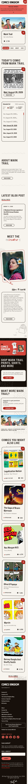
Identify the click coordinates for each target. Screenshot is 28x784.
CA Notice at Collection (7, 716)
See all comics (13, 676)
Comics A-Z (4, 692)
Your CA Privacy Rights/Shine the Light (11, 719)
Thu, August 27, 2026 (9, 122)
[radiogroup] (15, 108)
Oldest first (20, 108)
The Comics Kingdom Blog (8, 696)
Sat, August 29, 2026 (9, 114)
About (3, 708)
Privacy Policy (5, 712)
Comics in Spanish (6, 699)
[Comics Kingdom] (10, 684)
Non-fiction (9, 478)
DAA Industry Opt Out (7, 714)
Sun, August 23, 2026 (10, 137)
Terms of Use (5, 721)
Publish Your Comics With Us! (9, 729)
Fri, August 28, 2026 (9, 118)
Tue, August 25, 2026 (10, 129)
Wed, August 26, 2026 (10, 125)
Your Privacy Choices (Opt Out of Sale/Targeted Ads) (13, 725)
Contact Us (4, 710)
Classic (7, 554)
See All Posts (6, 199)
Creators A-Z (5, 694)
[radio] (8, 108)
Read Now (9, 95)
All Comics (4, 703)
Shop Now (9, 378)
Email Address (6, 751)
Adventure (8, 517)
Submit (6, 758)
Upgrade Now (10, 408)
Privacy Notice (6, 767)
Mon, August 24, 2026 (10, 133)
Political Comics (5, 701)
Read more (8, 178)
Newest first (11, 108)
